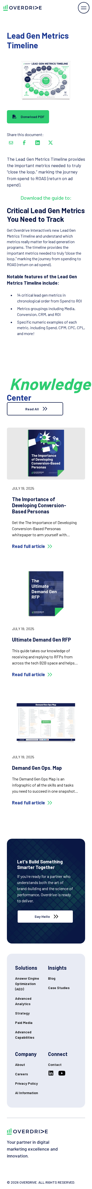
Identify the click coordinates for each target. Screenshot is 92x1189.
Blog (51, 978)
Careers (21, 1074)
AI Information (26, 1093)
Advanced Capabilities (24, 1034)
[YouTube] (63, 1073)
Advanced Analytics (23, 1001)
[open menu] (83, 7)
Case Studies (59, 987)
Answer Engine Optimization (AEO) (27, 983)
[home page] (21, 8)
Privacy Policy (26, 1083)
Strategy (22, 1013)
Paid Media (23, 1022)
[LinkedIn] (52, 1073)
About (20, 1064)
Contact (55, 1064)
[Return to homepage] (27, 1131)
